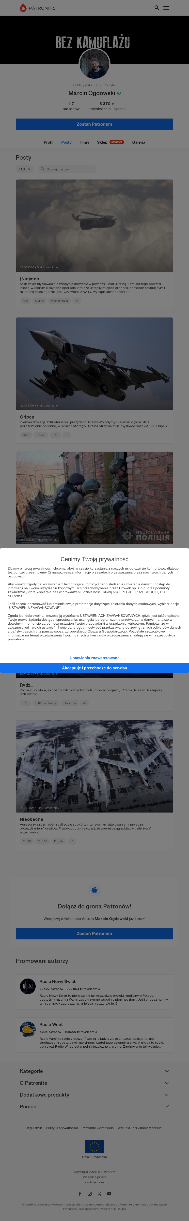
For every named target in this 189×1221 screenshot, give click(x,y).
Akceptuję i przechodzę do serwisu (94, 668)
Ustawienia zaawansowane (95, 658)
